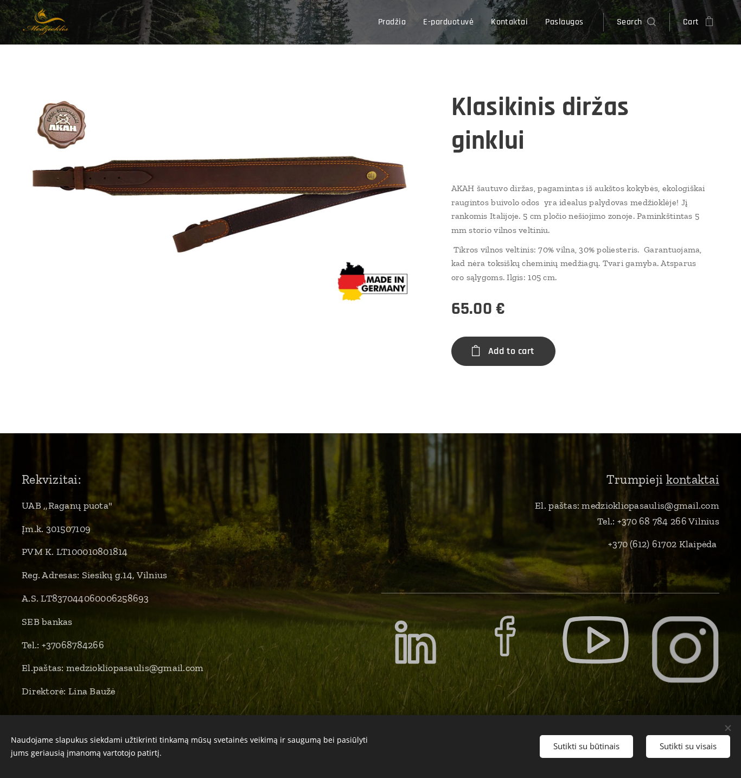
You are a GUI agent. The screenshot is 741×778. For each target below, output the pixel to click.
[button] (636, 22)
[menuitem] (394, 22)
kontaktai (692, 479)
